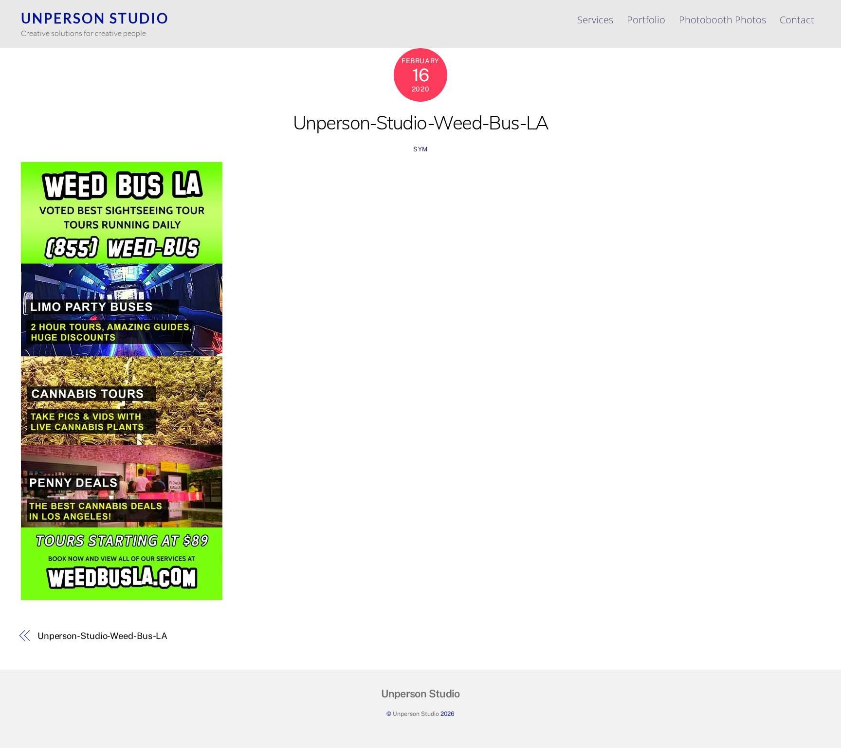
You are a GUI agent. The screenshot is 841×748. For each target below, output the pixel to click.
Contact (797, 19)
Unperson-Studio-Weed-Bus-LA (420, 122)
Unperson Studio (416, 713)
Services (595, 19)
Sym (420, 149)
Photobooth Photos (722, 19)
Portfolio (646, 19)
